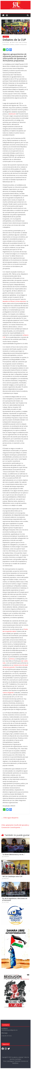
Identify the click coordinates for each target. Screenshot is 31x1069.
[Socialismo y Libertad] (15, 2)
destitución (12, 114)
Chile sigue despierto (9, 818)
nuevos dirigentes (8, 692)
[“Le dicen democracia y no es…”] (15, 839)
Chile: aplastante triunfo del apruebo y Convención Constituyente (15, 826)
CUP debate (24, 42)
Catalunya (5, 36)
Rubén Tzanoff (15, 42)
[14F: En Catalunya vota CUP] (15, 861)
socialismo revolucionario (21, 44)
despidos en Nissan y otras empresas (14, 301)
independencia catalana (8, 44)
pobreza (11, 659)
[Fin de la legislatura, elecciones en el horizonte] (15, 883)
